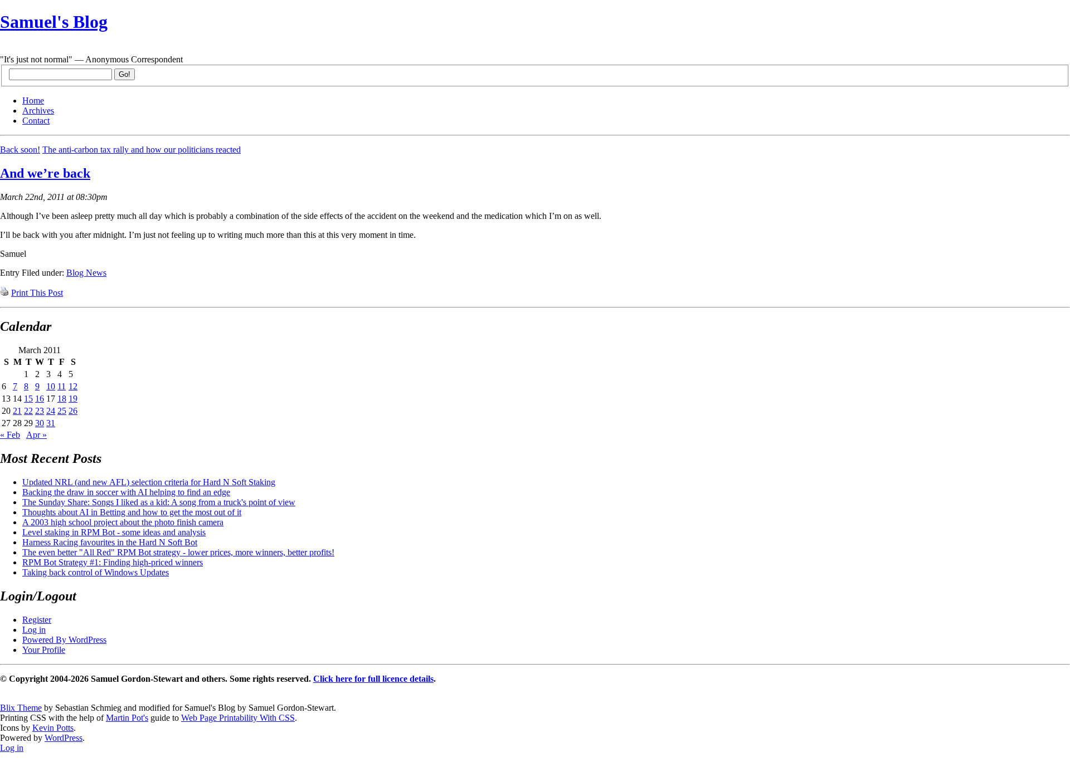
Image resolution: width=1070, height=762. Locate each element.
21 (17, 411)
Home (33, 100)
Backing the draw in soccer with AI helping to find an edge (126, 492)
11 (61, 386)
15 (28, 398)
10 (50, 386)
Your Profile (43, 649)
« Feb (10, 434)
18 (61, 398)
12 (73, 386)
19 (73, 398)
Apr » (36, 434)
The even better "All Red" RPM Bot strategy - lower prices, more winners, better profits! (178, 552)
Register (36, 619)
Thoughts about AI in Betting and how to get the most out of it (131, 512)
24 (50, 411)
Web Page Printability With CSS (238, 717)
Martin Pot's (127, 717)
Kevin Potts (53, 727)
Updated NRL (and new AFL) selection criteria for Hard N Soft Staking (148, 482)
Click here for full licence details (373, 678)
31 (50, 423)
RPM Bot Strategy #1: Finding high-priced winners (112, 562)
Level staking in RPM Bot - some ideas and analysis (114, 532)
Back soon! (20, 149)
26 (73, 411)
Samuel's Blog (54, 22)
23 (39, 411)
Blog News (86, 272)
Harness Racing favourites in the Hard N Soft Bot (109, 542)
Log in (34, 629)
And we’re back (45, 173)
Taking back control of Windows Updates (95, 572)
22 (28, 411)
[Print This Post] (4, 292)
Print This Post (37, 292)
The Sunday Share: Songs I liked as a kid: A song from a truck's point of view (158, 502)
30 (39, 423)
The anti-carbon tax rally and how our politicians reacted (141, 149)
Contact (36, 120)
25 (61, 411)
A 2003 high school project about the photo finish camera (122, 522)
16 (39, 398)
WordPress (63, 738)
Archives (38, 110)
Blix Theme (21, 707)
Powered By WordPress (64, 639)
